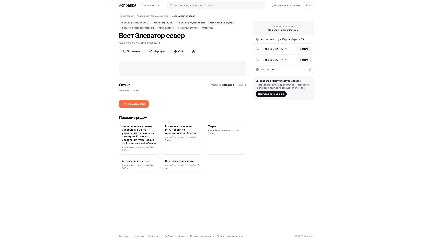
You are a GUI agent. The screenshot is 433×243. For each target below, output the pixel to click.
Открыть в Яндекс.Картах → (283, 30)
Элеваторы (207, 27)
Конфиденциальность (202, 236)
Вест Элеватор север (183, 16)
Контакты (139, 236)
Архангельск (149, 5)
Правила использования (230, 236)
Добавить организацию (286, 5)
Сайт (181, 51)
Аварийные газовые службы (152, 16)
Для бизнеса (154, 236)
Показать (304, 48)
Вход (308, 5)
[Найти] (171, 5)
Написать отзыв (135, 103)
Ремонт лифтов (166, 27)
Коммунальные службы (222, 22)
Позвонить (133, 51)
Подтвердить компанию (271, 93)
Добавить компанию (175, 236)
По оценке (241, 85)
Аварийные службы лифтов (191, 22)
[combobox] (216, 5)
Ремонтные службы (188, 27)
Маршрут (159, 51)
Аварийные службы (163, 22)
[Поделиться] (193, 51)
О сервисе (124, 236)
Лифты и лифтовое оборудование (137, 27)
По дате (229, 85)
